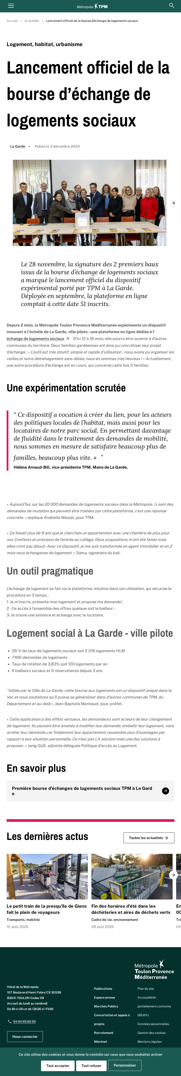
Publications (103, 988)
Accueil (12, 21)
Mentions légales (150, 1041)
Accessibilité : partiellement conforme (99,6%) (154, 1006)
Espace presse (104, 997)
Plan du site (146, 988)
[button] (173, 203)
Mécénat (100, 1041)
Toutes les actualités (146, 838)
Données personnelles (153, 1024)
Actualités (32, 21)
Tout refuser (91, 1066)
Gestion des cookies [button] (152, 1033)
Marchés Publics (106, 1006)
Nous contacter (25, 1037)
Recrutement (103, 1033)
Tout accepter (57, 1066)
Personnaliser (125, 1065)
